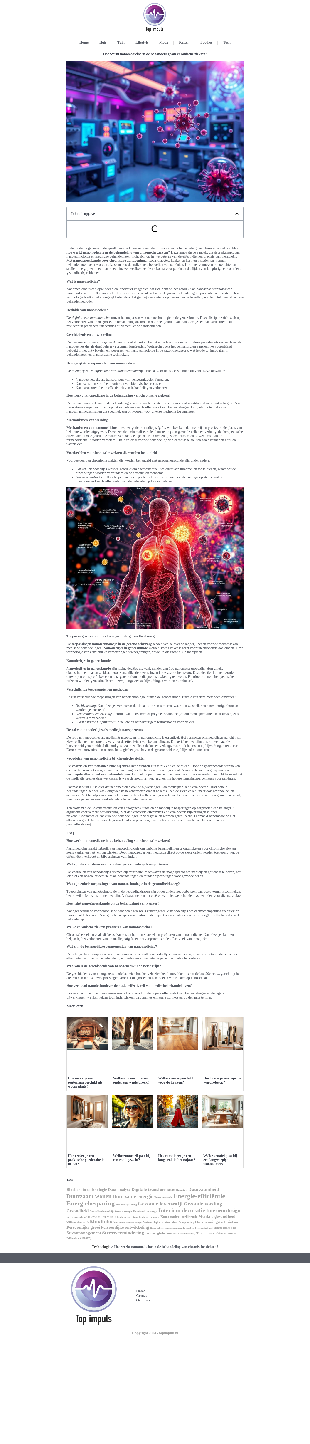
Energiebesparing (90, 1203)
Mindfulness (104, 1222)
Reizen (184, 42)
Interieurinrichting (76, 1216)
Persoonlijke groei (83, 1227)
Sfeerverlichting (204, 1228)
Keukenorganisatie (149, 1216)
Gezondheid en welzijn (102, 1211)
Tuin (121, 42)
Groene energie (123, 1211)
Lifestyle (141, 42)
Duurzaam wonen (88, 1196)
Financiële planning (126, 1204)
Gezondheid (77, 1210)
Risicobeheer (157, 1228)
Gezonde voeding (203, 1204)
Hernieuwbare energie (145, 1211)
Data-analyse (119, 1189)
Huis (102, 42)
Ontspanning (186, 1222)
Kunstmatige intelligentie (178, 1216)
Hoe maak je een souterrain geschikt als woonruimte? (85, 1082)
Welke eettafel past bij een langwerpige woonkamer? (220, 1160)
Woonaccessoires (227, 1233)
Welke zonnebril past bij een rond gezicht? (131, 1158)
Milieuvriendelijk (77, 1222)
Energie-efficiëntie (199, 1196)
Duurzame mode (163, 1197)
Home (84, 42)
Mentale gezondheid (217, 1216)
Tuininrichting (187, 1233)
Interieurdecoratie (181, 1210)
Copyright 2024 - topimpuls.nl (155, 1333)
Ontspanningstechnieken (216, 1222)
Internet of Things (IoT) (102, 1216)
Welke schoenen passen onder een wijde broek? (131, 1080)
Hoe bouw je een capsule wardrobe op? (222, 1080)
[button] (237, 214)
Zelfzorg (84, 1238)
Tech (227, 42)
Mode (163, 42)
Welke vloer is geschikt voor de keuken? (175, 1080)
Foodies (206, 42)
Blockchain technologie (86, 1189)
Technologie (101, 1247)
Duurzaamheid (203, 1189)
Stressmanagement (83, 1232)
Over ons (143, 1300)
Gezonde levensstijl (160, 1204)
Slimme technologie (225, 1227)
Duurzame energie (132, 1196)
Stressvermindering (123, 1232)
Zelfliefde (71, 1238)
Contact (142, 1295)
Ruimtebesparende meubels (179, 1228)
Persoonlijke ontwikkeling (125, 1227)
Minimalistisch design (130, 1222)
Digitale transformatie (153, 1189)
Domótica (181, 1190)
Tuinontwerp (206, 1233)
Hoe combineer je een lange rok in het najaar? (176, 1158)
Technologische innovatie (162, 1233)
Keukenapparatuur (127, 1217)
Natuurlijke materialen (160, 1222)
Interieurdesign (223, 1210)
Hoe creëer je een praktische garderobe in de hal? (86, 1160)
